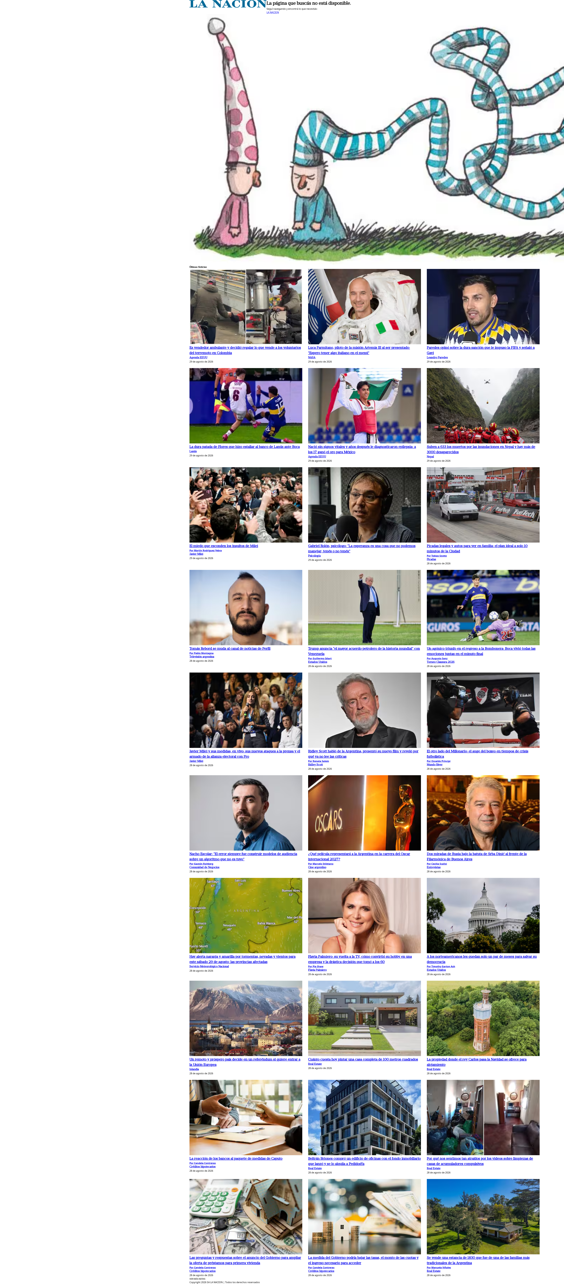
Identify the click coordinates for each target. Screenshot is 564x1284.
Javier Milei (196, 554)
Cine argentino (317, 867)
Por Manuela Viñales (439, 1267)
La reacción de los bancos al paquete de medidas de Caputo (235, 1158)
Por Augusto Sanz (437, 658)
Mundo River (435, 764)
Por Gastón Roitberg (201, 863)
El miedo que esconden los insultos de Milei (223, 546)
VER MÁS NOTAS (197, 1279)
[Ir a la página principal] (228, 6)
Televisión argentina (201, 657)
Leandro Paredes (437, 357)
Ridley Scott (315, 764)
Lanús (193, 451)
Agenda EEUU (198, 357)
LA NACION (273, 12)
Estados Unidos (317, 662)
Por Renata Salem (318, 761)
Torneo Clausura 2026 (441, 662)
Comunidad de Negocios (204, 867)
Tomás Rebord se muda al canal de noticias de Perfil (229, 649)
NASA (311, 357)
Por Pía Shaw (315, 966)
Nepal (430, 456)
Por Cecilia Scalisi (437, 863)
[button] (245, 307)
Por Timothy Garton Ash (441, 966)
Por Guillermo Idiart (320, 658)
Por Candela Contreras (202, 1163)
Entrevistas (434, 867)
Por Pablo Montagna (201, 653)
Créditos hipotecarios (202, 1166)
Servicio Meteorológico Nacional (209, 966)
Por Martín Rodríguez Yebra (205, 550)
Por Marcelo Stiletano (320, 863)
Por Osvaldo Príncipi (438, 761)
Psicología (314, 556)
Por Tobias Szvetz (437, 555)
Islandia (194, 1069)
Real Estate (315, 1064)
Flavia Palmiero (317, 970)
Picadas (431, 559)
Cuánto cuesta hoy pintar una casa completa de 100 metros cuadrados (363, 1059)
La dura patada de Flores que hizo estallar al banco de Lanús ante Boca (244, 447)
